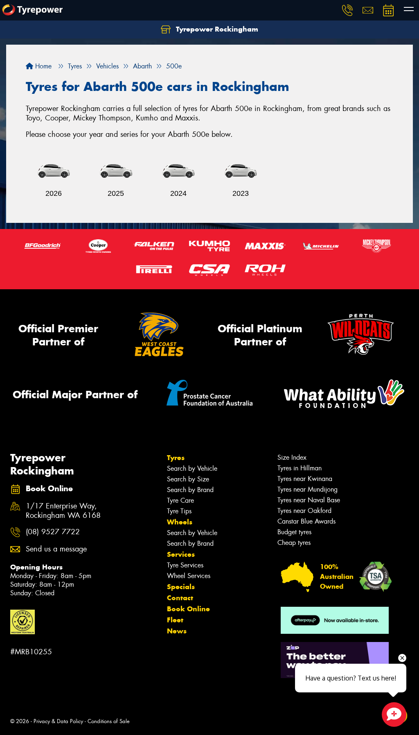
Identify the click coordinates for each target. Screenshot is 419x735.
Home (42, 66)
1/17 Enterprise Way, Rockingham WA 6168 (63, 510)
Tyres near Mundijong (307, 489)
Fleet (175, 619)
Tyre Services (185, 565)
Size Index (291, 457)
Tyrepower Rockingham (216, 29)
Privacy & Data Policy (58, 721)
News (177, 630)
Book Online (188, 608)
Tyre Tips (179, 511)
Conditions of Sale (109, 721)
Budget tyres (294, 532)
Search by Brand (190, 489)
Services (181, 554)
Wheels (179, 521)
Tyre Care (180, 500)
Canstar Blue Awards (306, 521)
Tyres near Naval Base (308, 500)
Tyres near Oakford (304, 510)
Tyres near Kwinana (304, 478)
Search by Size (188, 479)
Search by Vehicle (192, 468)
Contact (180, 597)
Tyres (176, 457)
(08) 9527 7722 (53, 532)
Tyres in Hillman (299, 468)
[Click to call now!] (347, 10)
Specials (181, 586)
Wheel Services (188, 576)
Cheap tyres (294, 542)
